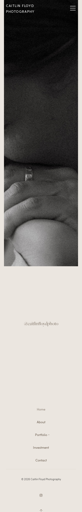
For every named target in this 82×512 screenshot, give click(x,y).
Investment (41, 447)
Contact (41, 460)
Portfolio (41, 435)
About (41, 422)
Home (41, 409)
